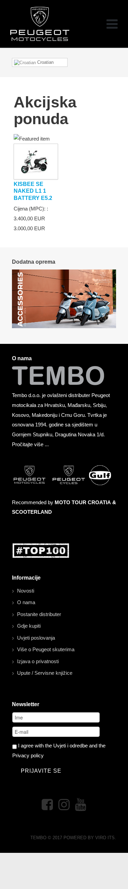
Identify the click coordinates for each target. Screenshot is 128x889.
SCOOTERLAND (32, 512)
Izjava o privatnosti (38, 661)
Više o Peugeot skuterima (45, 649)
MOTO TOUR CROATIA (83, 502)
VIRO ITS (105, 837)
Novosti (25, 591)
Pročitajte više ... (30, 444)
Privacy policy (28, 755)
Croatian (45, 62)
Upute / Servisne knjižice (44, 673)
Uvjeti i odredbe (70, 745)
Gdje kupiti (29, 626)
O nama (26, 602)
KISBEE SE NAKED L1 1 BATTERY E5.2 (33, 191)
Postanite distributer (39, 614)
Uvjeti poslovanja (36, 638)
